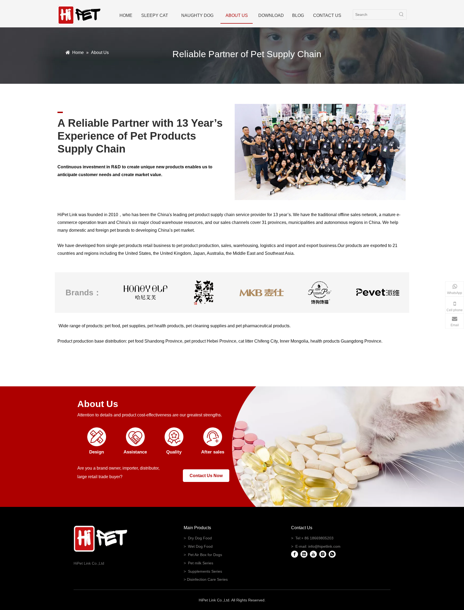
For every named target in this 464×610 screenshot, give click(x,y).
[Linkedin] (303, 554)
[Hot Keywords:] (401, 14)
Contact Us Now (206, 475)
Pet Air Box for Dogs (205, 555)
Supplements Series (205, 571)
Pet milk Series (200, 563)
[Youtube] (313, 554)
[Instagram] (322, 554)
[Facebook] (294, 554)
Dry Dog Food (200, 538)
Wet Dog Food (200, 546)
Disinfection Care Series (207, 579)
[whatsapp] (332, 554)
